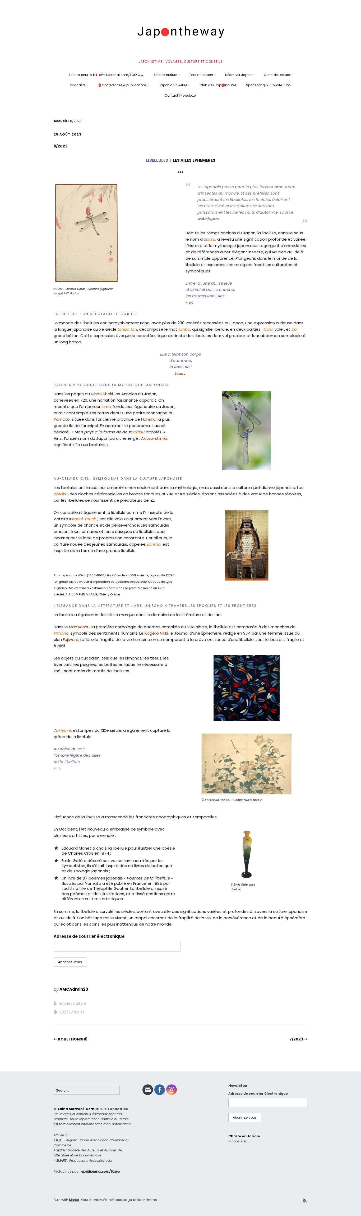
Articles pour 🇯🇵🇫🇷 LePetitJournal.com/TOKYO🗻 (106, 75)
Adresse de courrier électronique (89, 936)
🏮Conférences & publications (122, 85)
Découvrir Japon (238, 75)
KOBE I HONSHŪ (72, 1039)
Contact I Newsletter (181, 95)
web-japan (208, 218)
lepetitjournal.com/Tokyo (100, 1171)
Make (74, 1199)
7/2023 (296, 1039)
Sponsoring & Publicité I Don (268, 85)
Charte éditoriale (244, 1136)
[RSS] (304, 1200)
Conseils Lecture (277, 75)
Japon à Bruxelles (173, 85)
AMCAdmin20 (73, 989)
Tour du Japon (201, 75)
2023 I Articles (72, 1012)
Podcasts (78, 85)
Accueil (60, 121)
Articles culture (165, 75)
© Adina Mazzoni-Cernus (76, 1109)
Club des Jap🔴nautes (218, 85)
